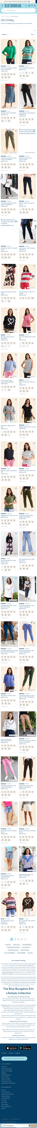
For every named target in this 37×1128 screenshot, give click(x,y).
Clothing (7, 16)
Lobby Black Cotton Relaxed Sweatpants (27, 113)
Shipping (3, 1072)
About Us (3, 1090)
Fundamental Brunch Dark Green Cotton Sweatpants (26, 696)
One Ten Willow (13, 950)
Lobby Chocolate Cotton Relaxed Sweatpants (26, 786)
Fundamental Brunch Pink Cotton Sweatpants (8, 786)
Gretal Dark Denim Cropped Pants (9, 248)
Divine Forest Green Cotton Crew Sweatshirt (9, 68)
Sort (32, 34)
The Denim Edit (26, 944)
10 (5, 74)
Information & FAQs (6, 1068)
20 (6, 77)
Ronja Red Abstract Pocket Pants (8, 292)
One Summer (21, 953)
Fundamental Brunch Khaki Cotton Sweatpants (8, 158)
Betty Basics (25, 950)
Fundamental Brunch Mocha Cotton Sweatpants (27, 741)
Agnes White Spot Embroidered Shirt (6, 740)
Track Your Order (5, 1079)
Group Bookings (5, 1098)
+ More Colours (4, 80)
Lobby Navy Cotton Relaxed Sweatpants (27, 248)
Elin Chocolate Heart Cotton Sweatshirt (27, 921)
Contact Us (4, 1066)
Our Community (5, 1092)
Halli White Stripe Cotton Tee (27, 470)
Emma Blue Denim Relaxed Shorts (9, 831)
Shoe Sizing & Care (6, 1106)
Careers (3, 1108)
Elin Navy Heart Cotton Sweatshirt (7, 337)
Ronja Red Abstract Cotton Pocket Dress (8, 561)
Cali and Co (26, 947)
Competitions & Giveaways (8, 1083)
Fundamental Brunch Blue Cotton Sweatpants (26, 651)
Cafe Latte (16, 944)
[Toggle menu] (2, 5)
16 (14, 74)
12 (8, 74)
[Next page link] (25, 939)
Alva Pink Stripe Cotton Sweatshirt (7, 921)
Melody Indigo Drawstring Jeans (26, 203)
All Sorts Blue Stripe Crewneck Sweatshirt (7, 381)
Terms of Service (14, 1119)
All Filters (4, 34)
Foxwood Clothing (13, 947)
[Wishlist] (32, 5)
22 (9, 77)
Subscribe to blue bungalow (14, 1058)
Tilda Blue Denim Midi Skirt (8, 113)
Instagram (17, 1053)
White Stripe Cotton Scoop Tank (27, 382)
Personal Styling (5, 1096)
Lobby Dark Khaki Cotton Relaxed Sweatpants (26, 516)
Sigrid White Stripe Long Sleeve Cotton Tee (26, 875)
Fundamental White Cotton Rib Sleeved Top (9, 606)
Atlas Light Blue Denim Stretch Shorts (7, 876)
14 (11, 74)
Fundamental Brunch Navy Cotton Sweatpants (27, 606)
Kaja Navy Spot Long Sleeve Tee (9, 471)
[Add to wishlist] (16, 40)
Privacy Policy (5, 1119)
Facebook (11, 1053)
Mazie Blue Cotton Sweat (8, 695)
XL (29, 298)
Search (2, 10)
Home (2, 16)
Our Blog (3, 1100)
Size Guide (4, 1102)
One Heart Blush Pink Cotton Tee (27, 337)
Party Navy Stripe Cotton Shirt (8, 426)
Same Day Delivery (6, 1075)
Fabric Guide (4, 1104)
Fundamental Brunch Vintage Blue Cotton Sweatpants (9, 651)
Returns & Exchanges (6, 1070)
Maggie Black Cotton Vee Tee (27, 427)
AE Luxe (30, 953)
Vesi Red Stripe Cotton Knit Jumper (27, 292)
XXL (33, 298)
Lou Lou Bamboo (10, 953)
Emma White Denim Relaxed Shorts (27, 831)
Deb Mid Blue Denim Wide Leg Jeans (26, 560)
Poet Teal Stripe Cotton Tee (27, 68)
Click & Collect (5, 1077)
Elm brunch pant (8, 972)
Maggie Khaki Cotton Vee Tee (9, 515)
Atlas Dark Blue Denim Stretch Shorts (25, 158)
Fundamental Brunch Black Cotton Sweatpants (9, 203)
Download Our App (6, 1081)
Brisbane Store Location (7, 1094)
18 (2, 77)
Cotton (8, 944)
